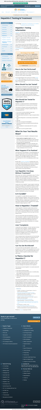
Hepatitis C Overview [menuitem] (6, 37)
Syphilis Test (5, 392)
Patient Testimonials (27, 341)
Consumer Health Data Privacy (29, 357)
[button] (6, 115)
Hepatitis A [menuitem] (4, 31)
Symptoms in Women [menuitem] (6, 60)
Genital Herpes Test (7, 386)
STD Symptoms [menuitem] (5, 56)
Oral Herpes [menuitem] (4, 46)
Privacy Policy (26, 352)
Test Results (29, 23)
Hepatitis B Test (6, 379)
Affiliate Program (26, 373)
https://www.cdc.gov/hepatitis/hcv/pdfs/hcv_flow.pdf (25, 292)
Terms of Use (26, 354)
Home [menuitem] (3, 12)
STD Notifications (6, 339)
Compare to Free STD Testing (29, 361)
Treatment (22, 25)
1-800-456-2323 (29, 6)
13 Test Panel (5, 366)
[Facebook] (34, 402)
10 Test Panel (5, 368)
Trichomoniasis (6, 394)
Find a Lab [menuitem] (7, 12)
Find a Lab (5, 332)
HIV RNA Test (5, 390)
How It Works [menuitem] (13, 12)
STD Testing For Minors (8, 341)
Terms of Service (26, 350)
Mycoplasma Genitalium (7, 397)
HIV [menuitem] (3, 48)
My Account (5, 334)
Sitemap (25, 380)
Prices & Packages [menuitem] (21, 12)
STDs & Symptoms (6, 337)
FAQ (24, 346)
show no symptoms (19, 48)
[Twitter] (37, 402)
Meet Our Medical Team (28, 359)
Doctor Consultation (27, 337)
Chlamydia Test (6, 372)
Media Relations (26, 375)
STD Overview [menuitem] (5, 25)
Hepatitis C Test (6, 381)
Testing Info (23, 23)
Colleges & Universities (7, 328)
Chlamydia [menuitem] (4, 27)
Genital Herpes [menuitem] (5, 44)
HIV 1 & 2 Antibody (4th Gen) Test (9, 388)
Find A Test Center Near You (20, 3)
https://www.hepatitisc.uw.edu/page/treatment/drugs (25, 305)
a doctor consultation (25, 161)
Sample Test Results (27, 334)
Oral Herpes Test (6, 383)
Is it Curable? (35, 23)
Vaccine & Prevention (30, 25)
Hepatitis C (17, 32)
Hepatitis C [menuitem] (4, 35)
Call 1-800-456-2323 (34, 366)
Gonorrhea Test (6, 375)
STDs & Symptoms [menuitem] (30, 12)
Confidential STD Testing (28, 330)
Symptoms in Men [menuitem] (5, 58)
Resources (19, 288)
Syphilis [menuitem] (3, 50)
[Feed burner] (39, 402)
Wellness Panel (6, 370)
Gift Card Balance (26, 339)
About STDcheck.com (27, 348)
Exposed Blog (5, 330)
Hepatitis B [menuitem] (4, 33)
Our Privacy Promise (27, 332)
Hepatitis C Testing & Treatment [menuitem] (6, 42)
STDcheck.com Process (28, 328)
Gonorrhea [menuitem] (4, 29)
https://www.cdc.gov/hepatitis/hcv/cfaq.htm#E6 (24, 299)
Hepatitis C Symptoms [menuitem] (6, 39)
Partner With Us (26, 371)
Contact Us (25, 377)
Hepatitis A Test (6, 377)
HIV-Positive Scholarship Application (10, 343)
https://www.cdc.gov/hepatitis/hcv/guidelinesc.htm (25, 295)
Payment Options (26, 343)
